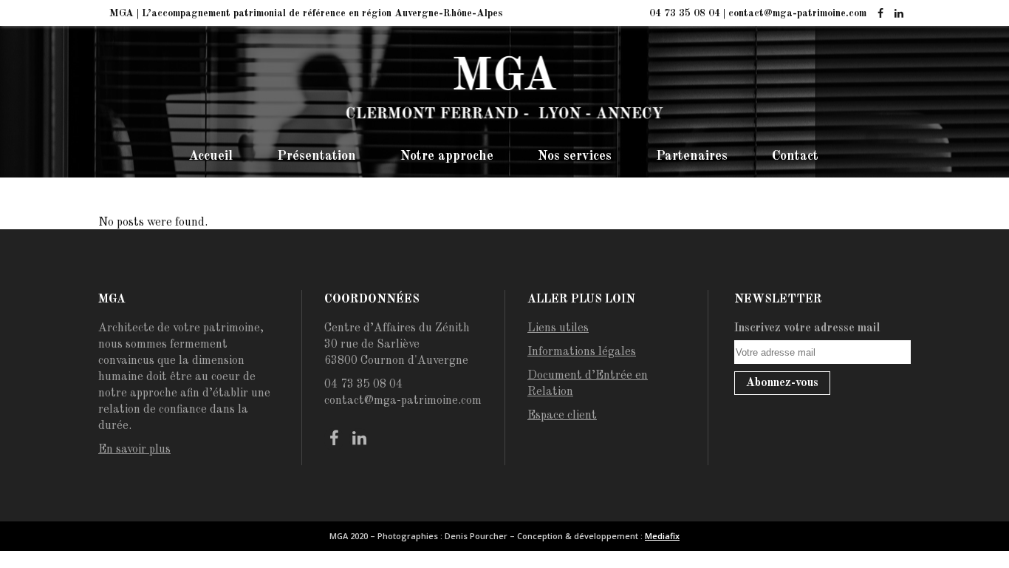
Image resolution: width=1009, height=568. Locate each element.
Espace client (562, 416)
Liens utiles (558, 328)
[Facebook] (880, 14)
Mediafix (662, 535)
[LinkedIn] (898, 14)
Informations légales (581, 352)
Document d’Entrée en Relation (587, 384)
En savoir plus (134, 450)
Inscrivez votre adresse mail (807, 328)
